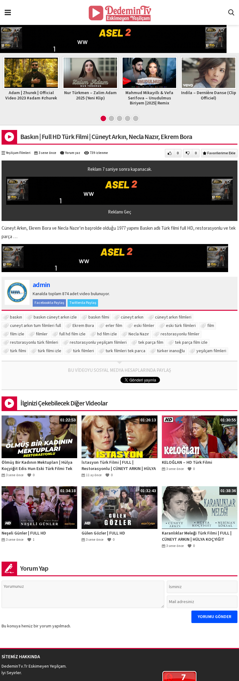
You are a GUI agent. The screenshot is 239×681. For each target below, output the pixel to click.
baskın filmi (98, 317)
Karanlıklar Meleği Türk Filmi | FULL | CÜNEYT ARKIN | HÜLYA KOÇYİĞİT (197, 536)
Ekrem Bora (83, 326)
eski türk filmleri (181, 326)
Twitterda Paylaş (82, 302)
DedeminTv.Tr (15, 666)
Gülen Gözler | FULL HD (103, 533)
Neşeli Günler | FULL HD (24, 533)
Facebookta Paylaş (49, 302)
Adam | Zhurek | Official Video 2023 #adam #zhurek (31, 95)
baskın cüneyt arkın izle (55, 317)
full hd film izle (72, 334)
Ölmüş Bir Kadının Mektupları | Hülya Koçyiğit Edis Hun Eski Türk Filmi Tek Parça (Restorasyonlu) (37, 465)
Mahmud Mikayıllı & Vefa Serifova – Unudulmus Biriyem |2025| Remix (149, 98)
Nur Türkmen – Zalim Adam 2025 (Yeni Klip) (90, 95)
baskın (16, 317)
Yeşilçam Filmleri (18, 153)
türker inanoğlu (171, 351)
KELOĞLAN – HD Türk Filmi (187, 462)
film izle (17, 334)
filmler (42, 334)
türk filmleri (83, 351)
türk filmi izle (49, 351)
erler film (113, 326)
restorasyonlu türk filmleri (34, 342)
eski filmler (144, 326)
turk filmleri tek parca (125, 351)
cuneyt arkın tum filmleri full (35, 326)
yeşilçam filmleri (211, 351)
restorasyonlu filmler (180, 334)
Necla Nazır (139, 334)
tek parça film (150, 342)
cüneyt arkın (132, 317)
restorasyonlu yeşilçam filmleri (98, 342)
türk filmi (18, 351)
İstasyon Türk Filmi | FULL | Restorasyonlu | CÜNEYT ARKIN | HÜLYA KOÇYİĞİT (119, 465)
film (210, 326)
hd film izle (107, 334)
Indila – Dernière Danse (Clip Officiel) (208, 95)
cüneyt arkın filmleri (173, 317)
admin (41, 285)
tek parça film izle (191, 342)
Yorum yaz (72, 153)
